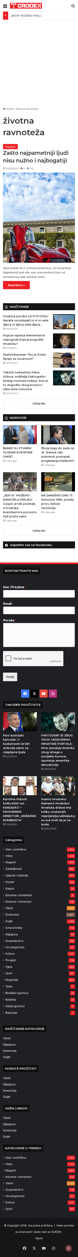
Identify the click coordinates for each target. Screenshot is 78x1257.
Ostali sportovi (15, 1006)
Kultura (10, 953)
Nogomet (11, 979)
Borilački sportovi (16, 993)
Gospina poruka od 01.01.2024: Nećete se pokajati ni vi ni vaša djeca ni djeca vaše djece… (25, 320)
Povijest (10, 960)
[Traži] (73, 7)
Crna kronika (13, 927)
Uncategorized (14, 947)
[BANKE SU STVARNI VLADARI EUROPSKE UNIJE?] (20, 434)
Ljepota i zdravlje (16, 875)
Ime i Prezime (15, 587)
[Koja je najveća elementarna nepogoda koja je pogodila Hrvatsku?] (64, 340)
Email (8, 604)
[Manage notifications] (68, 1248)
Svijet (9, 921)
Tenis (8, 986)
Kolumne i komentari (18, 895)
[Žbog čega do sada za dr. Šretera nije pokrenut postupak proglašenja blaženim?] (58, 434)
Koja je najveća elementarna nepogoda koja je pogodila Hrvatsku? (24, 340)
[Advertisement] (39, 65)
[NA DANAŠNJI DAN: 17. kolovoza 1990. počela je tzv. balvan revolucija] (58, 481)
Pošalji (10, 676)
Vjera (8, 966)
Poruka (10, 620)
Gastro (9, 888)
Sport (8, 973)
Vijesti (9, 908)
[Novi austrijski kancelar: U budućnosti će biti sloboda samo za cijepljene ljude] (20, 721)
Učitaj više (39, 403)
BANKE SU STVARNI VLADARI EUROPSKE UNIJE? (18, 452)
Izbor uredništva (15, 849)
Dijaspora (11, 934)
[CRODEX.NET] (26, 6)
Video (9, 855)
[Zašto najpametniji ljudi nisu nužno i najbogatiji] (39, 218)
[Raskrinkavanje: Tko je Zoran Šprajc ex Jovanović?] (64, 360)
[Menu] (5, 7)
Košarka (10, 999)
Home (9, 108)
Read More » (16, 285)
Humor (9, 882)
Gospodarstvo (14, 940)
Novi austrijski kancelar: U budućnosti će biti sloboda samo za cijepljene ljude (16, 744)
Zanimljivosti (13, 868)
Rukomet (11, 1012)
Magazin (10, 146)
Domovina (12, 914)
